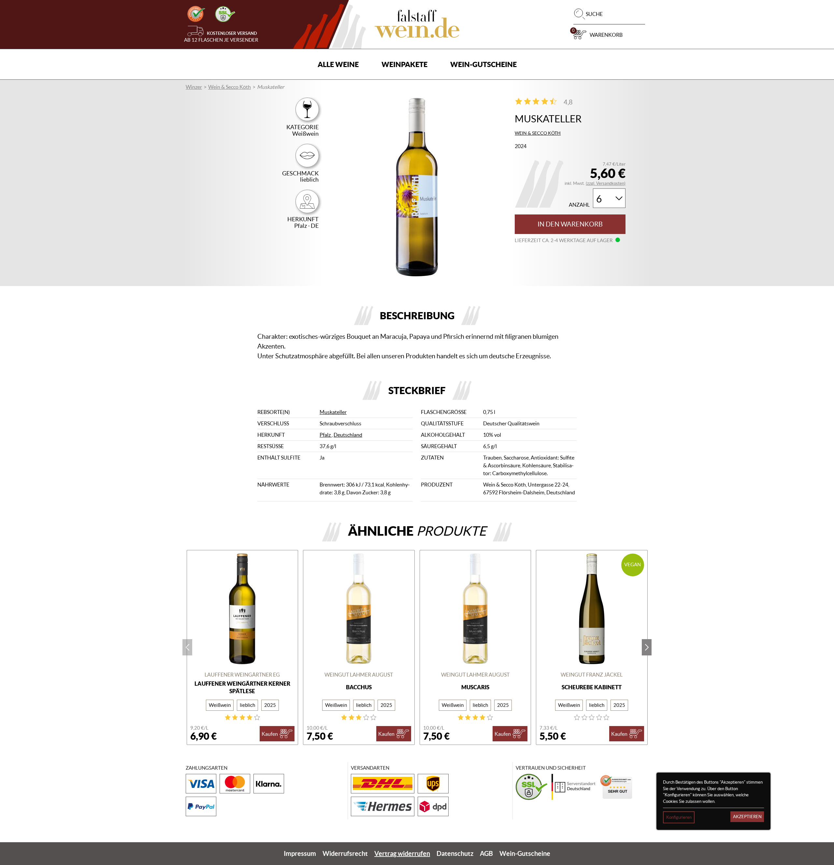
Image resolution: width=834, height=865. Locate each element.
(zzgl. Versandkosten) (606, 183)
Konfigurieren (679, 817)
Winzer (194, 87)
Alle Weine (338, 64)
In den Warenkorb (570, 224)
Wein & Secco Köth (229, 87)
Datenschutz (455, 853)
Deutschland (348, 435)
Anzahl (579, 205)
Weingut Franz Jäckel (592, 675)
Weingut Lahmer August (358, 675)
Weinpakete (404, 64)
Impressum (300, 853)
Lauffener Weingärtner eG (242, 675)
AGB (486, 853)
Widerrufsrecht (345, 853)
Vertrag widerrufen (402, 853)
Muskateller (333, 412)
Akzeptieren (747, 816)
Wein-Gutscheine (483, 64)
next (647, 647)
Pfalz (326, 435)
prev (187, 647)
